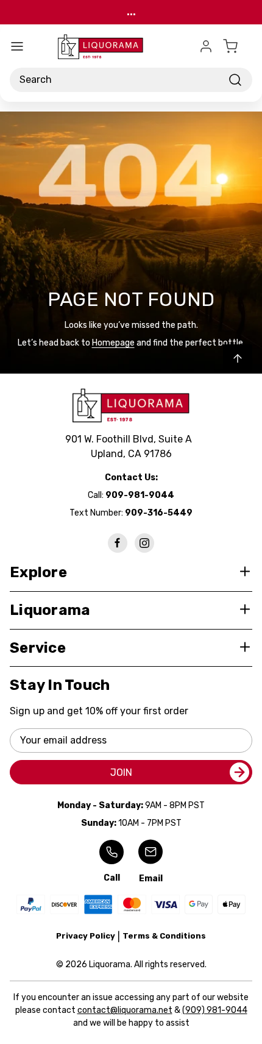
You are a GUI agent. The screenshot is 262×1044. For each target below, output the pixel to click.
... (131, 12)
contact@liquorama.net (124, 1010)
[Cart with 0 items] (237, 46)
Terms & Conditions (164, 935)
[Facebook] (117, 543)
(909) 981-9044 (214, 1010)
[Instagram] (144, 543)
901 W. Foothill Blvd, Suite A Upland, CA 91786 (131, 446)
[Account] (206, 46)
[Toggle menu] (17, 46)
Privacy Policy (85, 935)
